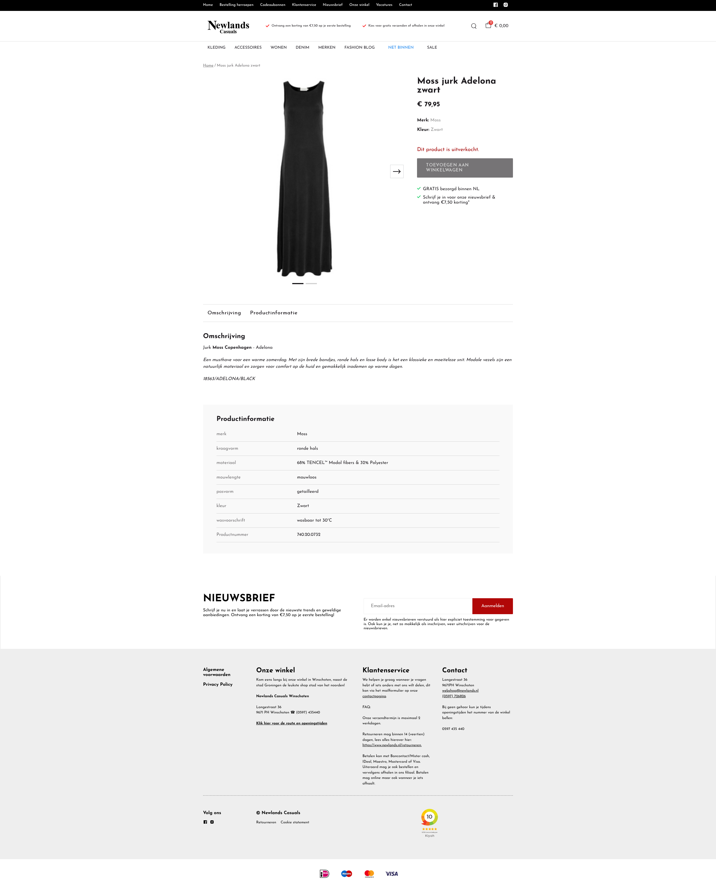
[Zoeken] (474, 26)
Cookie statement (295, 822)
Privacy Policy (217, 684)
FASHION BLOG (360, 48)
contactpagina (374, 696)
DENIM (302, 48)
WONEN (278, 48)
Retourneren (266, 822)
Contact (405, 5)
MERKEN (327, 48)
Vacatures (384, 5)
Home (208, 5)
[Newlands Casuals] (227, 26)
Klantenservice (304, 5)
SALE (432, 48)
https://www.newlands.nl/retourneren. (392, 745)
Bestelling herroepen (236, 5)
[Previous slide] (212, 171)
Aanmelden (492, 606)
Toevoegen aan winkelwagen (447, 168)
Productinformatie (273, 313)
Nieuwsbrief (333, 5)
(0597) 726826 (454, 696)
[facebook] (495, 6)
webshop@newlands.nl (460, 691)
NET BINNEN (401, 48)
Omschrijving (224, 313)
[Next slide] (397, 171)
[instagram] (505, 6)
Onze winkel (359, 5)
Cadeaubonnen (272, 5)
